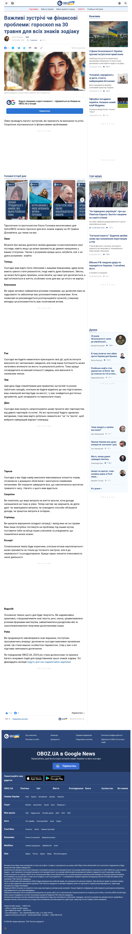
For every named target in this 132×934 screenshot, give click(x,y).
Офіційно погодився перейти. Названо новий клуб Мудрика (102, 102)
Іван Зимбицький (97, 434)
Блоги (88, 788)
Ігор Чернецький (97, 449)
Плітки (35, 854)
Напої (36, 829)
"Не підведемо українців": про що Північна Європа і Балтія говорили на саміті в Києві (107, 214)
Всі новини (123, 788)
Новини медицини (32, 846)
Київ (27, 797)
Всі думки (95, 488)
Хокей (46, 805)
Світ (38, 788)
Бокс (53, 805)
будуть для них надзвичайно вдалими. (49, 661)
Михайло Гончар (97, 481)
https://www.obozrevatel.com (89, 865)
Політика (24, 788)
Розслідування (76, 788)
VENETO (81, 9)
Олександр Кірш (97, 463)
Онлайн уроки (47, 813)
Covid (56, 846)
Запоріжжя (42, 797)
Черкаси (60, 797)
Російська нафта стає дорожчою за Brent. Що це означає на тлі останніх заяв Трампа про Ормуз (104, 371)
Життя (56, 788)
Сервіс (58, 821)
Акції (52, 821)
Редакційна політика (20, 719)
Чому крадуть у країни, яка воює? (102, 428)
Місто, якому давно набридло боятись (100, 458)
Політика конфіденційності (111, 735)
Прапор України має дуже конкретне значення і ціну (104, 443)
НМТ (69, 813)
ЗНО (63, 813)
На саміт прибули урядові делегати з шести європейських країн (107, 223)
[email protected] (34, 915)
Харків (33, 797)
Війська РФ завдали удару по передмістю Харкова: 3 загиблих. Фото (107, 265)
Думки (93, 329)
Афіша (27, 854)
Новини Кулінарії (47, 829)
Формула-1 (61, 805)
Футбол (28, 805)
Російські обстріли (95, 9)
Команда (54, 735)
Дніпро (52, 797)
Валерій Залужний (98, 346)
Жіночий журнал (60, 854)
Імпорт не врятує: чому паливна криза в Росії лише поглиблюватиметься (102, 474)
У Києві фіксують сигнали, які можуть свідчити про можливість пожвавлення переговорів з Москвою (105, 248)
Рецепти (28, 829)
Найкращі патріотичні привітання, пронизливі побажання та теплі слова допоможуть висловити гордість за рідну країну (106, 61)
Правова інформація (84, 735)
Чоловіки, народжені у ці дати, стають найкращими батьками (102, 78)
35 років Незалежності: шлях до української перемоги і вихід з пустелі (101, 339)
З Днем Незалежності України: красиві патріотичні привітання (106, 53)
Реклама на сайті (32, 739)
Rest (27, 37)
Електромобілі (42, 821)
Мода (49, 854)
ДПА (57, 813)
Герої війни (33, 9)
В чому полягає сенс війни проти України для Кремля (104, 355)
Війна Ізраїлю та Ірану (65, 9)
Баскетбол (37, 805)
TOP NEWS (95, 176)
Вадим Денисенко (97, 378)
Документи (55, 739)
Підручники (35, 813)
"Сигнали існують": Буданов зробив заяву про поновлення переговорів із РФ (108, 238)
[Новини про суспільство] (63, 720)
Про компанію (31, 735)
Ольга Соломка (17, 37)
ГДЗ (26, 813)
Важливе (94, 16)
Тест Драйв (29, 821)
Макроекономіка (48, 837)
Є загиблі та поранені (98, 273)
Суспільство (107, 788)
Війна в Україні (47, 9)
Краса (42, 854)
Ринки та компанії (32, 837)
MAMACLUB (47, 846)
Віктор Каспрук (96, 360)
